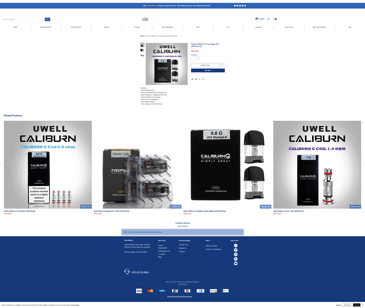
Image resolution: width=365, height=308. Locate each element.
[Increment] (198, 58)
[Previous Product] (1, 164)
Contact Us (183, 245)
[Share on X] (203, 79)
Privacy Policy (75, 305)
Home (142, 36)
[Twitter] (242, 6)
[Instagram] (240, 6)
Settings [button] (338, 305)
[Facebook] (237, 6)
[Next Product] (364, 164)
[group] (182, 168)
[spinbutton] (195, 58)
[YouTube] (245, 6)
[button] (275, 19)
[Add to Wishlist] (223, 65)
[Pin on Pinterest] (196, 79)
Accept (357, 305)
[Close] (363, 304)
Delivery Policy (211, 246)
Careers (182, 251)
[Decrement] (192, 58)
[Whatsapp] (235, 6)
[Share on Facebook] (192, 79)
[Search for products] (47, 19)
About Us (182, 248)
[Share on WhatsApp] (199, 79)
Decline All (347, 305)
